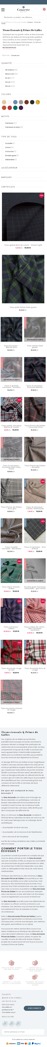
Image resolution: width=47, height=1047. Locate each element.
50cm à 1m (11, 74)
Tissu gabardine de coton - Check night (23, 245)
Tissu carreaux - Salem (11, 627)
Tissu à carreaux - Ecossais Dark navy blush (11, 467)
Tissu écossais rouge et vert (11, 669)
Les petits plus (9, 1001)
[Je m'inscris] (41, 1032)
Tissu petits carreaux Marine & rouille (11, 426)
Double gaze (12, 155)
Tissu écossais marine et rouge (11, 709)
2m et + (10, 82)
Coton (9, 147)
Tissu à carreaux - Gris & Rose (35, 547)
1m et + (9, 78)
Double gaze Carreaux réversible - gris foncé (35, 587)
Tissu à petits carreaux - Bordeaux (11, 547)
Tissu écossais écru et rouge (35, 669)
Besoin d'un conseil (12, 998)
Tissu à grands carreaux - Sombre (11, 386)
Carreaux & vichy (14, 127)
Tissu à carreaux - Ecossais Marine (35, 386)
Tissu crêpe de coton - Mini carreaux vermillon (35, 628)
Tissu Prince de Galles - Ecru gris (11, 507)
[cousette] (23, 9)
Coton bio (10, 151)
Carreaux (11, 123)
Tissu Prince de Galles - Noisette (35, 466)
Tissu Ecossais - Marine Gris (11, 346)
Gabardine (11, 159)
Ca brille (10, 143)
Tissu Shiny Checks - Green (11, 587)
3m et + (10, 86)
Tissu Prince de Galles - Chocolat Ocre (35, 426)
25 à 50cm (11, 70)
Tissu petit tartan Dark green (23, 307)
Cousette (6, 994)
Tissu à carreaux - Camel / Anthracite (35, 507)
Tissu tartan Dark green (35, 346)
